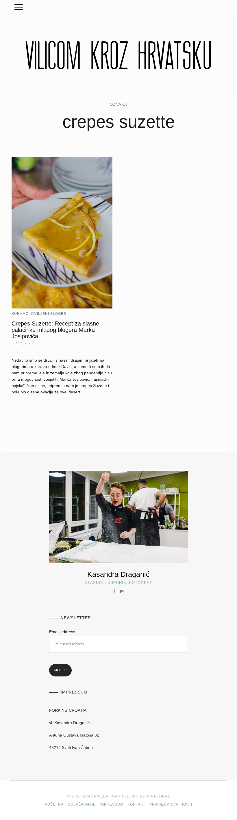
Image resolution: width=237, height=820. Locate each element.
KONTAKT (136, 804)
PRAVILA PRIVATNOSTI (170, 804)
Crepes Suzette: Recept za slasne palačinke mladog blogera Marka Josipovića (55, 329)
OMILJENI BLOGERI (49, 314)
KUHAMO (20, 314)
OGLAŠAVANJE (82, 804)
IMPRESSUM (111, 804)
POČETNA (54, 804)
